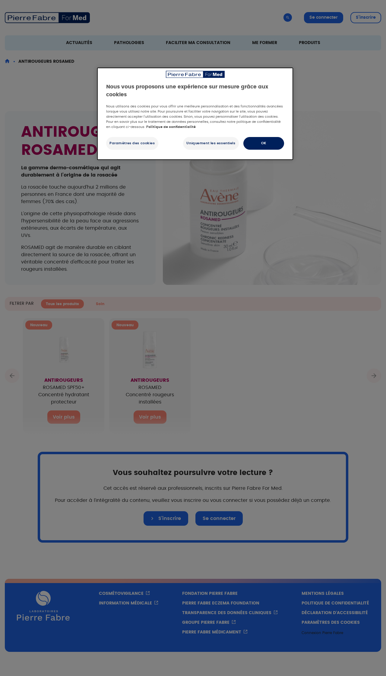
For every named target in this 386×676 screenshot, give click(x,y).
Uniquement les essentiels (210, 143)
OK (263, 143)
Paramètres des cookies (132, 143)
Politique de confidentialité (171, 127)
